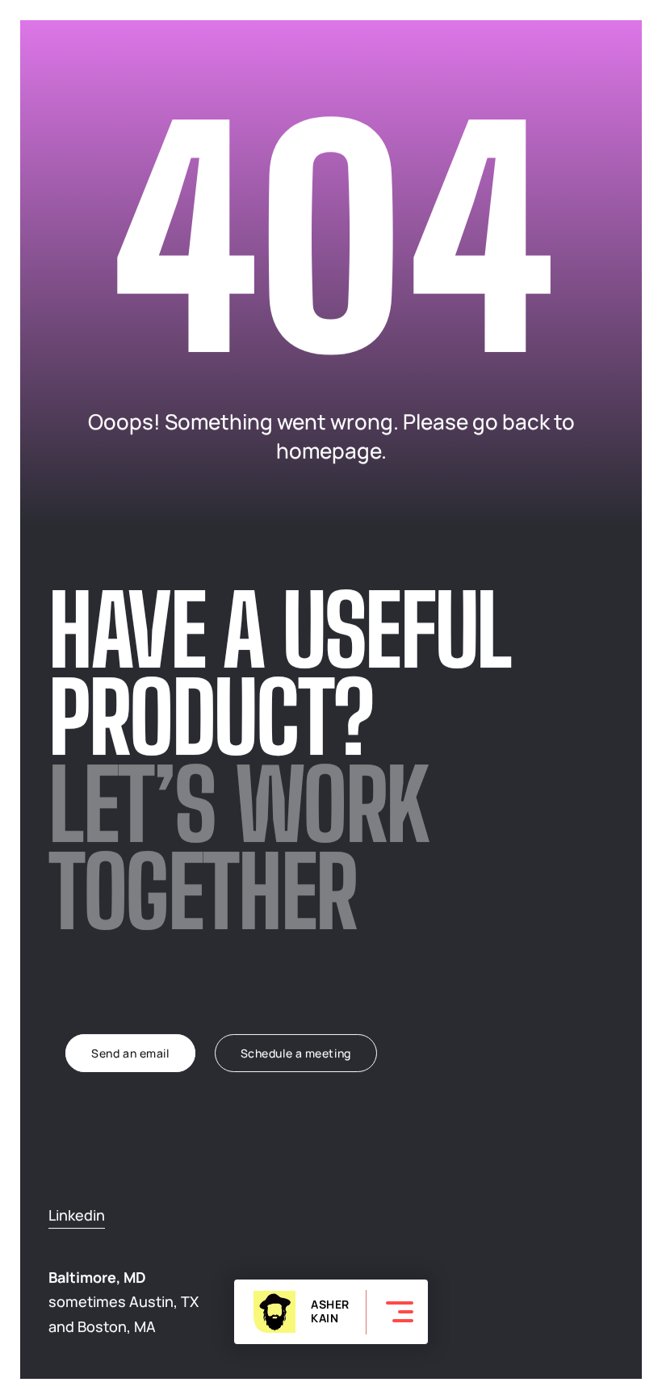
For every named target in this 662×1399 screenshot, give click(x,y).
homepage (328, 450)
